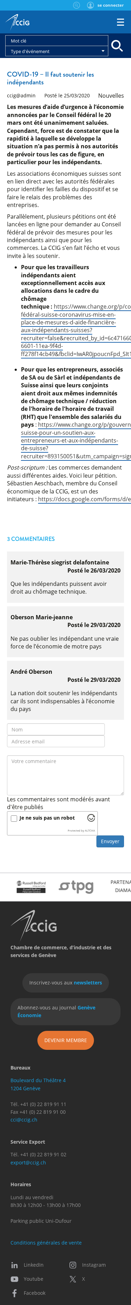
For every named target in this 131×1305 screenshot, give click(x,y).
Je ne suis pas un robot (47, 817)
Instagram (94, 1264)
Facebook (34, 1293)
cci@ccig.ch (23, 1119)
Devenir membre (65, 1040)
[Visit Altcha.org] (91, 819)
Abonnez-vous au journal (56, 1011)
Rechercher (76, 5)
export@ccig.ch (28, 1162)
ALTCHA (90, 830)
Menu (120, 22)
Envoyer (110, 841)
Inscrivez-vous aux (65, 982)
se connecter (110, 5)
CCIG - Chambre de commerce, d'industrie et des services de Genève (17, 23)
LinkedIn (34, 1264)
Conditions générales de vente (46, 1242)
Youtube (33, 1278)
